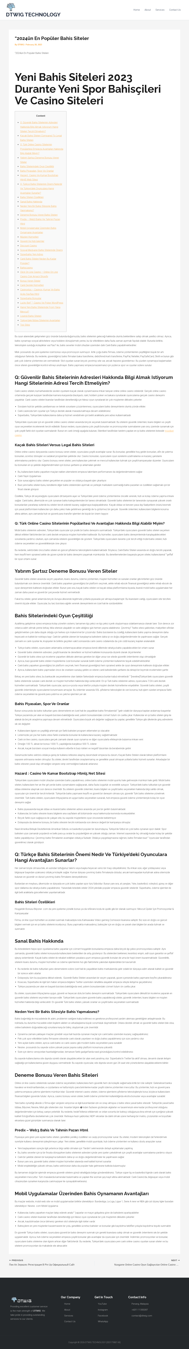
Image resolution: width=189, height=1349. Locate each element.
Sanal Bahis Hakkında (31, 201)
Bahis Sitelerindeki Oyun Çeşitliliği (37, 166)
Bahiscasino (26, 267)
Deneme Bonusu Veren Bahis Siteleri (39, 214)
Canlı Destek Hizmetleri (32, 285)
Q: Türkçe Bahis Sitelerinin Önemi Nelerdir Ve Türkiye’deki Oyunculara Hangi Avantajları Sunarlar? (41, 188)
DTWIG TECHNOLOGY (33, 15)
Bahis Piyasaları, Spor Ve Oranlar (37, 170)
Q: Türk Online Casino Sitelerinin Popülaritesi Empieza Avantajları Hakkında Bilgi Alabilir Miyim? (41, 149)
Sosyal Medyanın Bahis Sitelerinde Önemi (41, 250)
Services (159, 9)
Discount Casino (28, 245)
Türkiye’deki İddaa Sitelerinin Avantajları (40, 320)
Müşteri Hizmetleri (29, 237)
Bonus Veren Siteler (30, 280)
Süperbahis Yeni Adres (31, 254)
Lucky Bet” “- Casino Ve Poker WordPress (41, 302)
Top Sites (25, 324)
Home (136, 9)
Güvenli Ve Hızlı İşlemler (32, 241)
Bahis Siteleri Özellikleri (32, 197)
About (148, 9)
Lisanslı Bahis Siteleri (30, 316)
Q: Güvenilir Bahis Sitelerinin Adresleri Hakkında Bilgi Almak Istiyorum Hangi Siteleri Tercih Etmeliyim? (39, 127)
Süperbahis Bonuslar (30, 298)
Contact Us (175, 9)
